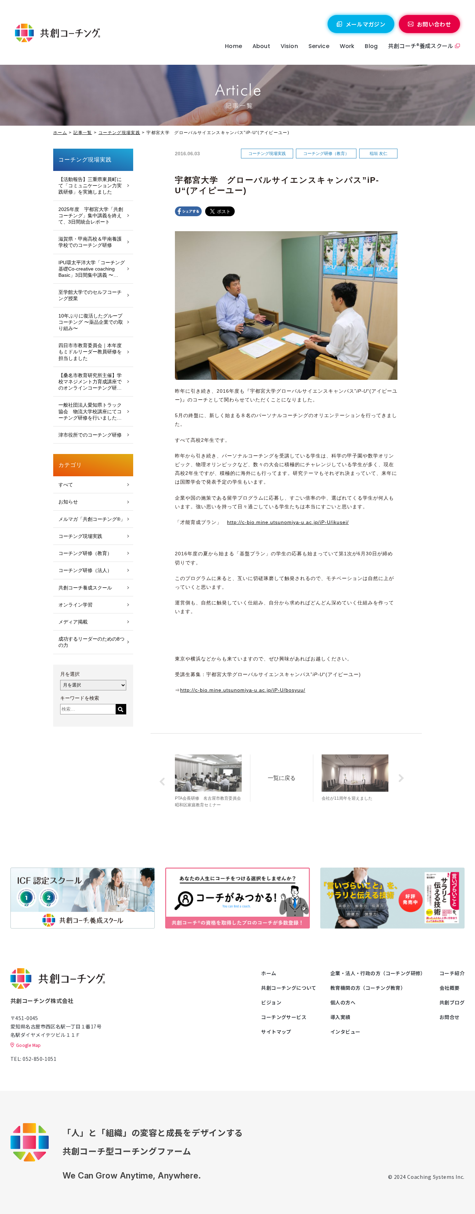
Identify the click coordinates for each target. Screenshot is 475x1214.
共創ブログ (452, 1002)
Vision (289, 46)
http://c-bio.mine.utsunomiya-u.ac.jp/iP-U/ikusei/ (288, 522)
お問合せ (450, 1016)
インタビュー (345, 1031)
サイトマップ (276, 1031)
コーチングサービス (283, 1016)
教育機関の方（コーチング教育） (367, 987)
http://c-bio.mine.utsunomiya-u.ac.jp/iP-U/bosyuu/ (242, 690)
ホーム (60, 132)
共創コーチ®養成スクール (420, 45)
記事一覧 (82, 132)
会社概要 (450, 987)
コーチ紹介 (452, 973)
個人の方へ (342, 1002)
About (261, 46)
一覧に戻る (282, 778)
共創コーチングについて (288, 987)
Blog (371, 46)
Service (318, 46)
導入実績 (340, 1016)
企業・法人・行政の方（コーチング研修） (378, 973)
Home (233, 46)
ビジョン (271, 1002)
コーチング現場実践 (119, 132)
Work (347, 46)
